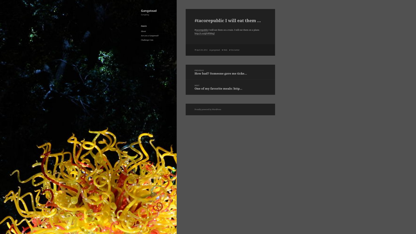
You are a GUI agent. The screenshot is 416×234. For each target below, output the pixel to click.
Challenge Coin (147, 40)
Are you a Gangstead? (150, 35)
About (143, 31)
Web (225, 50)
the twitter (235, 50)
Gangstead (149, 11)
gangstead (215, 50)
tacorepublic (202, 29)
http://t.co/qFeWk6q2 (205, 33)
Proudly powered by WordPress (208, 109)
